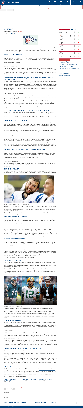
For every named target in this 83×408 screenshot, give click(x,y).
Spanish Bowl (14, 2)
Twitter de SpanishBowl (64, 73)
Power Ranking (73, 4)
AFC (64, 29)
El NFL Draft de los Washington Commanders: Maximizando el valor (69, 62)
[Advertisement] (41, 19)
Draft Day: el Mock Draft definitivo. (67, 66)
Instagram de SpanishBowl (64, 75)
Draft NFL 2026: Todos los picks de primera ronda (69, 64)
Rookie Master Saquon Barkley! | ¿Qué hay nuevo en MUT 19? (11, 380)
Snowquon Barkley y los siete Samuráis (29, 379)
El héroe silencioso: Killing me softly (45, 379)
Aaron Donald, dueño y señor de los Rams (15, 402)
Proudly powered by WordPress (6, 406)
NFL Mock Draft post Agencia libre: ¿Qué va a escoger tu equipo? (70, 69)
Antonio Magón (19, 31)
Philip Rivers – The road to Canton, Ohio (45, 402)
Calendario (49, 4)
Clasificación (55, 4)
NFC (74, 29)
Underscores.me (25, 406)
